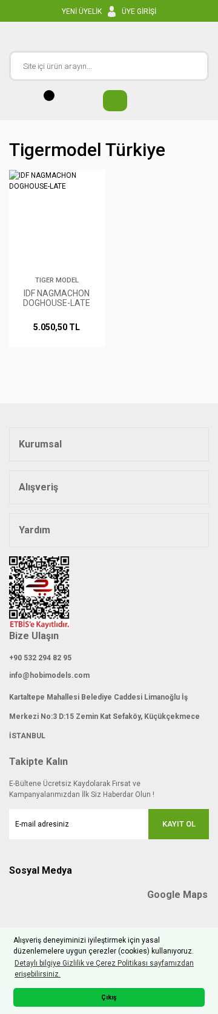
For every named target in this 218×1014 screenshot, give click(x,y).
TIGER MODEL (57, 280)
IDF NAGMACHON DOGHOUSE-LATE (56, 298)
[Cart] (109, 100)
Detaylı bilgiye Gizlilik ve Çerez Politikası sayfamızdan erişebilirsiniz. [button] (104, 968)
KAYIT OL (179, 823)
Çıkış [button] (109, 997)
